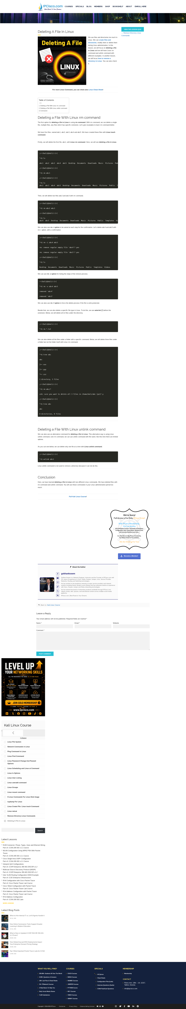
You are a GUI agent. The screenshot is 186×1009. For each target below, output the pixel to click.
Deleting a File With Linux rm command (52, 106)
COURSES (69, 6)
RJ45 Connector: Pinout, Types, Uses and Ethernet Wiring (24, 845)
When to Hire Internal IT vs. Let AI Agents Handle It (27, 915)
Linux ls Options (13, 773)
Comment (40, 630)
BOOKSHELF (118, 6)
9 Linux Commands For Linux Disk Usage (23, 797)
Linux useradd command (16, 783)
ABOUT (129, 6)
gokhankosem (68, 573)
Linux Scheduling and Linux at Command (23, 768)
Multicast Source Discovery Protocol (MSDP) (19, 870)
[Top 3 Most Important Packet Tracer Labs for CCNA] (4, 953)
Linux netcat (12, 811)
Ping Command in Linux (16, 751)
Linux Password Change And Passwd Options (21, 762)
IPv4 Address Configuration (13, 897)
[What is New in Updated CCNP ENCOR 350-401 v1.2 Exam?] (4, 935)
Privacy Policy (73, 1006)
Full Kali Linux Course (77, 497)
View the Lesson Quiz (132, 29)
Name (39, 623)
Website (116, 623)
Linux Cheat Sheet (96, 90)
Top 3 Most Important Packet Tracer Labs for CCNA (27, 951)
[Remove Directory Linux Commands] (13, 733)
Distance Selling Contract (87, 1006)
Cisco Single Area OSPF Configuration (17, 859)
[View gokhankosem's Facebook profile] (57, 573)
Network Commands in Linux (18, 747)
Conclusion (43, 111)
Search (40, 831)
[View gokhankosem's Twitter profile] (57, 591)
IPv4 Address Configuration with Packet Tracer (20, 891)
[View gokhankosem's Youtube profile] (57, 578)
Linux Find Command (15, 756)
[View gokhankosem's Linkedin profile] (57, 595)
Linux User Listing (14, 778)
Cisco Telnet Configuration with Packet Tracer (19, 886)
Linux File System (14, 742)
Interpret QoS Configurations (13, 864)
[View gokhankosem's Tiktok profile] (57, 586)
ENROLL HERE (140, 6)
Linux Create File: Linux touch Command (23, 806)
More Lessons (8, 903)
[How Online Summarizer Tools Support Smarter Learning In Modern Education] (4, 926)
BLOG (89, 6)
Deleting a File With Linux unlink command (53, 108)
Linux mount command (16, 792)
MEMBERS (98, 6)
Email (77, 623)
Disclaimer (62, 1006)
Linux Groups (12, 787)
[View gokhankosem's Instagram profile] (57, 582)
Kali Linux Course (53, 605)
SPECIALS (80, 6)
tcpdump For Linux (14, 802)
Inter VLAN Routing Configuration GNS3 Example (21, 875)
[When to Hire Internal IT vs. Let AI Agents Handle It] (4, 918)
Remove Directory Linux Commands (21, 816)
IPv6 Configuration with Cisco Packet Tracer (19, 880)
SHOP (107, 6)
